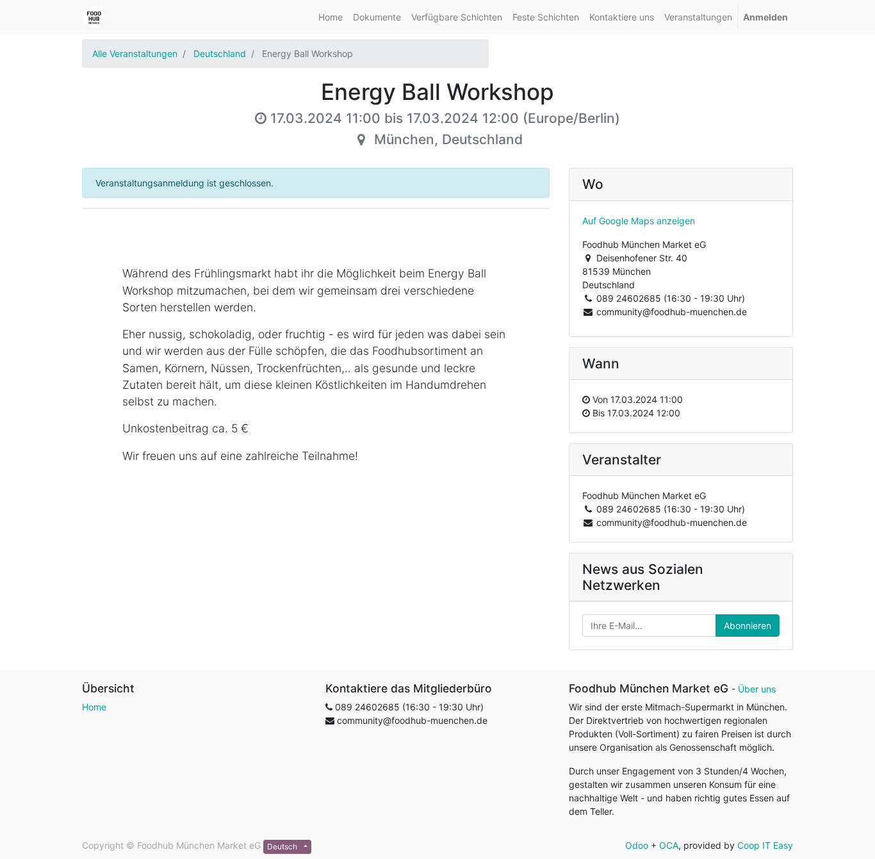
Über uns (757, 688)
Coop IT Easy (765, 845)
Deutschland (219, 53)
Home (94, 706)
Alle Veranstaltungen (134, 53)
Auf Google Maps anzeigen (638, 220)
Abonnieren (747, 625)
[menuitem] (330, 17)
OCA (668, 845)
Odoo (636, 845)
